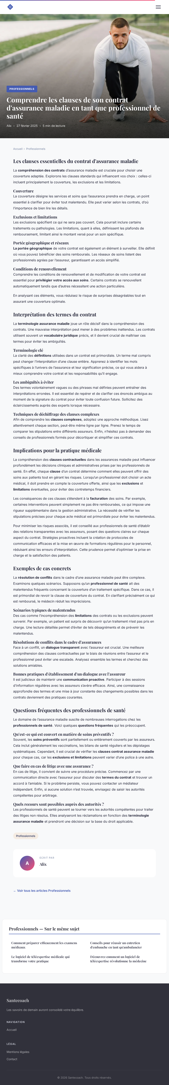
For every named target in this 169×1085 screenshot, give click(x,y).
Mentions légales (18, 1052)
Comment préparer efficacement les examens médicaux (44, 945)
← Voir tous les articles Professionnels (41, 891)
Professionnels (21, 88)
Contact (12, 1059)
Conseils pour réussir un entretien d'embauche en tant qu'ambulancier (116, 945)
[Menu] (158, 7)
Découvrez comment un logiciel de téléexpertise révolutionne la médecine (118, 959)
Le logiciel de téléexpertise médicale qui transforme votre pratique (40, 959)
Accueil (17, 148)
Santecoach (18, 1000)
